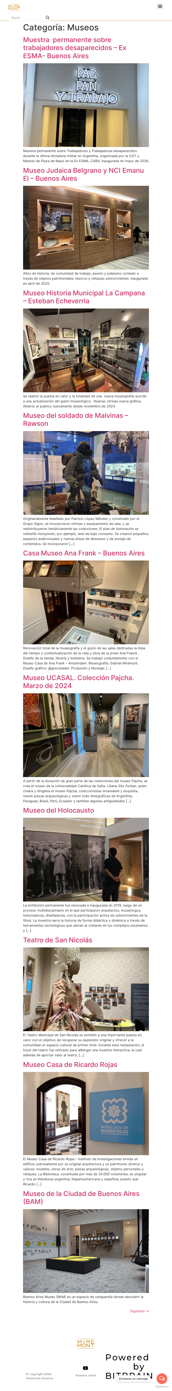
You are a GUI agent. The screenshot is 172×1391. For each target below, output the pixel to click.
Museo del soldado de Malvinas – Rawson (75, 419)
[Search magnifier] (48, 18)
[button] (159, 6)
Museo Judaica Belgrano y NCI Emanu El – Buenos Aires (83, 174)
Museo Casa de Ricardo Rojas (71, 1064)
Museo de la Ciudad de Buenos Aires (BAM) (81, 1198)
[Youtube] (85, 1368)
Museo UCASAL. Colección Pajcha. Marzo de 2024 (78, 682)
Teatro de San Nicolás (57, 940)
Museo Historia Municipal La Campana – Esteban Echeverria (84, 297)
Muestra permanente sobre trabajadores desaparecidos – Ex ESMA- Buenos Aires (74, 48)
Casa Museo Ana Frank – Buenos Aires (84, 553)
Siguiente (139, 1311)
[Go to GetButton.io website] (162, 1386)
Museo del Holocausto (58, 810)
